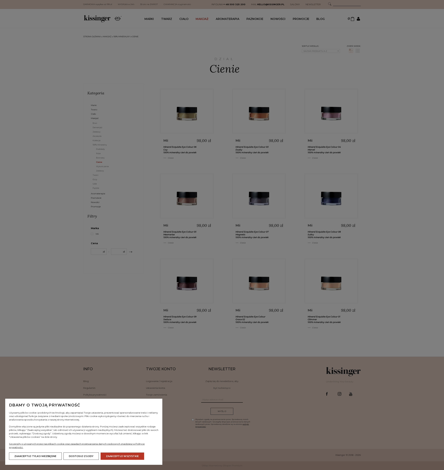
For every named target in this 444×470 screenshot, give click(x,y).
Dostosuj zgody (81, 456)
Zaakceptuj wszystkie (122, 456)
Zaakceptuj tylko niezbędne (35, 456)
